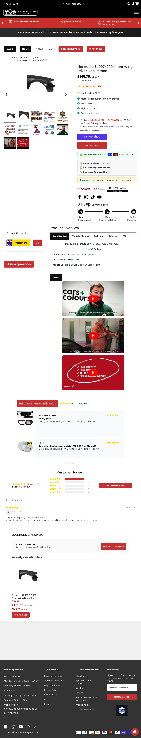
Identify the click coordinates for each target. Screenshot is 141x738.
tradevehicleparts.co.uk (27, 732)
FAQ (125, 236)
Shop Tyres (95, 48)
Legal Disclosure (52, 685)
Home (25, 48)
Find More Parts (70, 48)
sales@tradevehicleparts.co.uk (20, 708)
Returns (113, 236)
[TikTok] (93, 197)
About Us (80, 676)
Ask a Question (114, 546)
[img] (66, 403)
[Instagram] (86, 197)
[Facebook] (79, 197)
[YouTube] (99, 197)
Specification (59, 236)
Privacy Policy (51, 690)
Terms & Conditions (54, 680)
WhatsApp (12, 712)
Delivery (98, 236)
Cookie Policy (82, 704)
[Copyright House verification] (122, 710)
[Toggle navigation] (136, 12)
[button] (68, 464)
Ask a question (19, 264)
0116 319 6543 (11, 704)
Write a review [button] (115, 485)
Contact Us (81, 688)
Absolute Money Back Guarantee (86, 699)
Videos (55, 277)
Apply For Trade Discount (83, 682)
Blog (46, 704)
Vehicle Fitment (80, 236)
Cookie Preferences (85, 709)
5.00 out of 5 (33, 484)
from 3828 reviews (81, 403)
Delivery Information (54, 676)
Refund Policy (50, 694)
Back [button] (10, 48)
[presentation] (2, 23)
